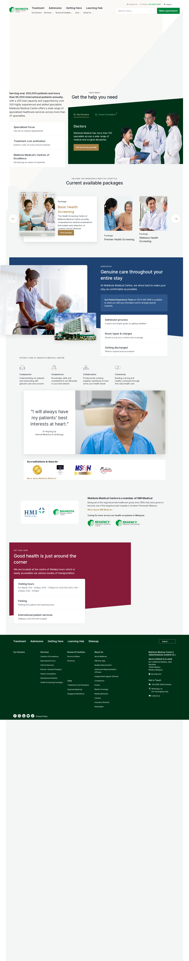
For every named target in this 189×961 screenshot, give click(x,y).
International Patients (48, 678)
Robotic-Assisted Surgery (51, 669)
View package (66, 233)
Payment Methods (74, 689)
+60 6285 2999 (154, 4)
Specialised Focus (47, 661)
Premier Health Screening (119, 239)
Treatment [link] (19, 641)
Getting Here (74, 8)
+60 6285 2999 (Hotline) (161, 684)
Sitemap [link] (94, 641)
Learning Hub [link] (76, 641)
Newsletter (98, 707)
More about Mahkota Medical (41, 478)
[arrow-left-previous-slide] (13, 218)
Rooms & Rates (73, 656)
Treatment (38, 8)
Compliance (99, 681)
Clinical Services (47, 665)
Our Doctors (19, 652)
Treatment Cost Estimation (78, 685)
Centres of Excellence (49, 656)
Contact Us (133, 4)
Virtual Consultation (48, 674)
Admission (55, 8)
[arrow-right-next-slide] (175, 218)
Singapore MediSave (76, 694)
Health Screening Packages (51, 682)
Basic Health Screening (68, 209)
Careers (97, 698)
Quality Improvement (103, 665)
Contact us (155, 696)
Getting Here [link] (55, 641)
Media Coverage (101, 689)
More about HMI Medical (100, 509)
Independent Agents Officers (106, 676)
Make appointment (168, 11)
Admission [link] (36, 641)
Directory (71, 661)
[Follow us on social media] (15, 715)
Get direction (156, 674)
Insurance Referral (101, 702)
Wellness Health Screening (148, 239)
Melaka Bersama (101, 694)
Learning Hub (94, 8)
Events (97, 685)
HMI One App (99, 661)
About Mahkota (100, 656)
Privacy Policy (41, 716)
